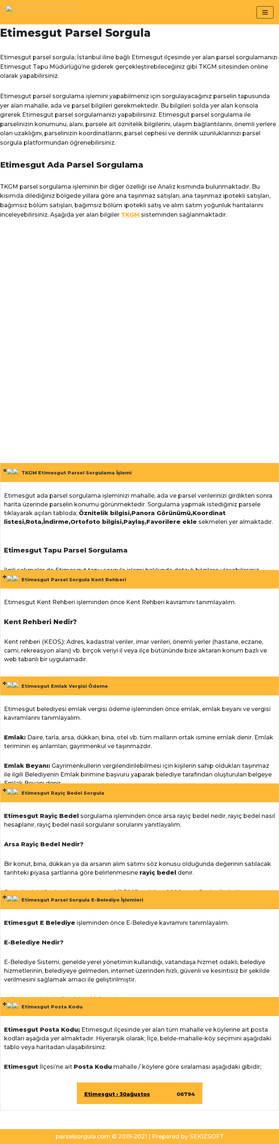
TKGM (130, 214)
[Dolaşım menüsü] (265, 12)
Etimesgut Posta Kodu (50, 1006)
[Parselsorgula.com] (41, 12)
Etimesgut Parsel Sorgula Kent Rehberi (72, 579)
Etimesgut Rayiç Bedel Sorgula (61, 793)
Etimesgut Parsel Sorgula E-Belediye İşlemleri (81, 900)
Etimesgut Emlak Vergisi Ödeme (63, 686)
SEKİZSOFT (207, 1136)
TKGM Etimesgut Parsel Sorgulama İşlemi (75, 472)
